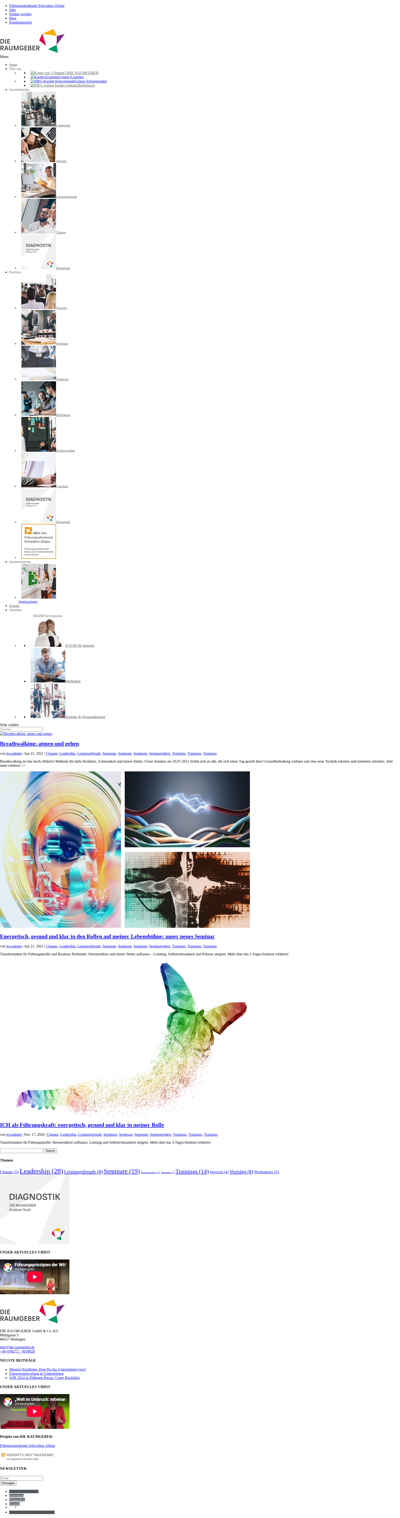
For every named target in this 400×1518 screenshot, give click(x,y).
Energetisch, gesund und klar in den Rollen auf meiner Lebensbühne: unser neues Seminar (107, 936)
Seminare (109, 753)
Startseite (168, 1172)
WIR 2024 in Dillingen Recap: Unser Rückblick (44, 1378)
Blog (12, 18)
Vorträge (241, 1171)
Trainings (179, 753)
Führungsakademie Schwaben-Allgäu (36, 6)
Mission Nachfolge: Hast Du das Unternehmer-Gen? (47, 1369)
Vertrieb (219, 1172)
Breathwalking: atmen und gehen (39, 744)
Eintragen (8, 1483)
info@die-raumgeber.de (17, 1347)
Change (51, 753)
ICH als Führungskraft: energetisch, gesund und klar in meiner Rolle (82, 1125)
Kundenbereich (20, 22)
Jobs (12, 10)
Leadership (67, 753)
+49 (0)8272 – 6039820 (17, 1351)
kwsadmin (14, 753)
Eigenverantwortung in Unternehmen (36, 1374)
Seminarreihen (159, 753)
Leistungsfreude (89, 753)
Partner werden (20, 14)
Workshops (266, 1172)
